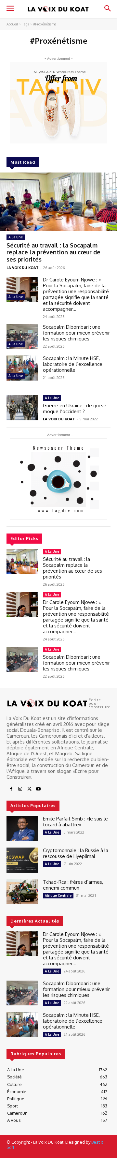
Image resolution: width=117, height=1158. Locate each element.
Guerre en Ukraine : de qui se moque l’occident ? (74, 408)
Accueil (12, 24)
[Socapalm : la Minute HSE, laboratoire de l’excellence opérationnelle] (22, 368)
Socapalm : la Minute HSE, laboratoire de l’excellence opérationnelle (72, 364)
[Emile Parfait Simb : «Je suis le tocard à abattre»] (22, 828)
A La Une (15, 237)
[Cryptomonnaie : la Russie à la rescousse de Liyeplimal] (22, 860)
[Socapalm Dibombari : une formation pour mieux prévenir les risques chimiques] (22, 336)
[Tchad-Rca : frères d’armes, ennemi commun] (22, 891)
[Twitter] (29, 789)
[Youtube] (38, 789)
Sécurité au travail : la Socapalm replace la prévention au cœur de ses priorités (53, 252)
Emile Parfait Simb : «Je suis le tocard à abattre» (75, 822)
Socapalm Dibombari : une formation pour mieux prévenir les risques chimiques (76, 333)
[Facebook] (11, 789)
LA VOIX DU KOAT (22, 267)
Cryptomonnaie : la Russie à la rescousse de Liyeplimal (75, 853)
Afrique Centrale (58, 895)
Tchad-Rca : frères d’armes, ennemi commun (73, 885)
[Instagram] (20, 789)
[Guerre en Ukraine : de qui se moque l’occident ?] (22, 407)
